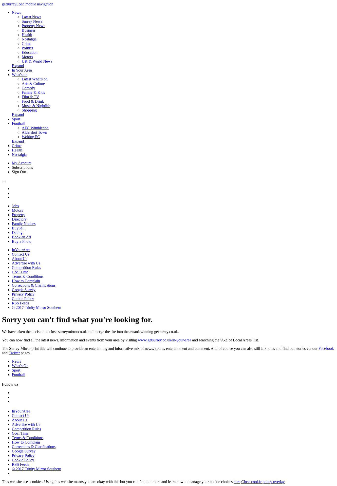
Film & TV (30, 97)
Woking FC (31, 137)
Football (18, 123)
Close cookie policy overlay (263, 482)
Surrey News (32, 21)
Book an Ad (21, 237)
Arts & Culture (33, 83)
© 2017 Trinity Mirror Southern (36, 307)
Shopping (29, 110)
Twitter (14, 353)
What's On (20, 366)
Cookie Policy (23, 299)
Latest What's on (35, 79)
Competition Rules (26, 267)
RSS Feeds (20, 303)
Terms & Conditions (27, 276)
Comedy (28, 88)
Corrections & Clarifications (34, 285)
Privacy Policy (23, 294)
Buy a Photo (21, 241)
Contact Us (20, 254)
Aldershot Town (34, 132)
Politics (27, 48)
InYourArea (21, 250)
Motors (27, 57)
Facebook (326, 348)
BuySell (18, 228)
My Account (21, 163)
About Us (19, 259)
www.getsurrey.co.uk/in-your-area (165, 340)
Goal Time (20, 272)
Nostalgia (29, 39)
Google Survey (24, 290)
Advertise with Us (26, 263)
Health (27, 35)
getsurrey (9, 4)
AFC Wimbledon (35, 128)
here (237, 482)
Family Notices (24, 224)
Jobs (15, 206)
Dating (17, 232)
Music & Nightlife (36, 106)
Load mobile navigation (34, 4)
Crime (26, 43)
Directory (19, 219)
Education (29, 52)
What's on (19, 75)
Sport (16, 119)
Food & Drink (33, 101)
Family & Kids (33, 92)
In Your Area (22, 70)
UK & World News (37, 61)
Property (18, 215)
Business (29, 30)
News (16, 12)
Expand (18, 66)
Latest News (31, 17)
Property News (33, 26)
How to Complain (26, 281)
